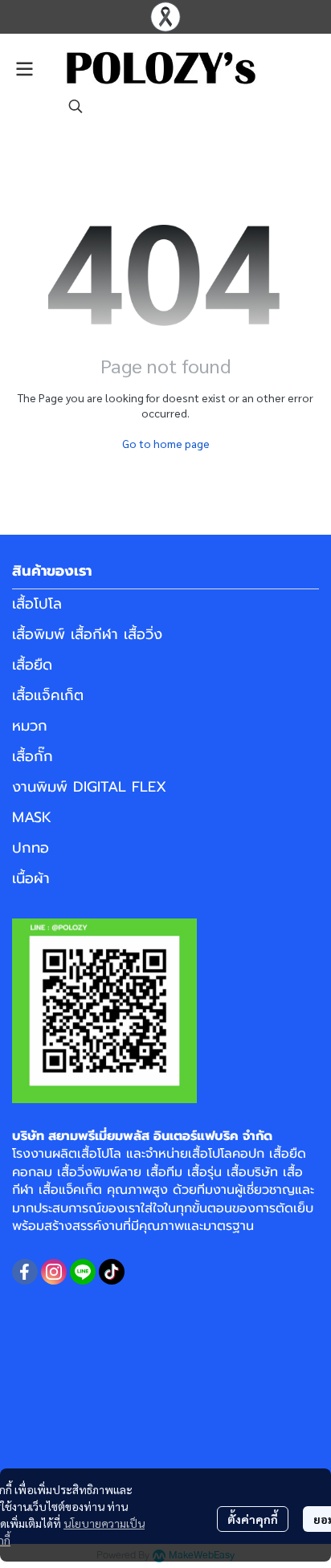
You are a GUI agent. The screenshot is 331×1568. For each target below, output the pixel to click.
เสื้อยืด (32, 665)
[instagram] (54, 1272)
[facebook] (25, 1272)
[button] (75, 106)
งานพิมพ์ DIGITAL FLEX (89, 787)
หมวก (29, 726)
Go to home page (166, 443)
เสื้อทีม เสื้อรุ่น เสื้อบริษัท (212, 1172)
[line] (83, 1272)
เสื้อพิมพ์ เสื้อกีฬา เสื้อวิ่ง (87, 634)
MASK (31, 817)
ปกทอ (30, 848)
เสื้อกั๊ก (32, 756)
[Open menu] (24, 69)
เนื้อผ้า (31, 878)
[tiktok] (112, 1272)
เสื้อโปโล (37, 604)
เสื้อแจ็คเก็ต (48, 695)
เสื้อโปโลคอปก (226, 1153)
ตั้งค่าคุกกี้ (252, 1519)
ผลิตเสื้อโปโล (86, 1153)
